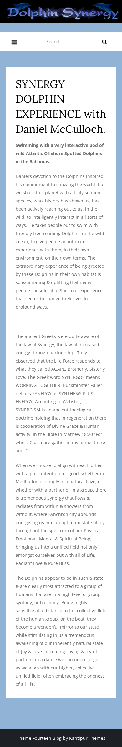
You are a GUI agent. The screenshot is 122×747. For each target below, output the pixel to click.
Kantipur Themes (87, 738)
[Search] (104, 41)
